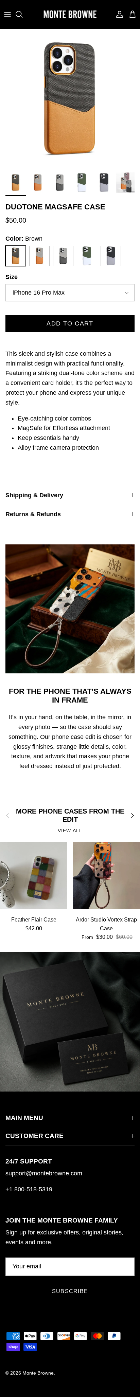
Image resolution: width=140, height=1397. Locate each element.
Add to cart (70, 323)
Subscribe (70, 1291)
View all (70, 830)
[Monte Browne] (70, 14)
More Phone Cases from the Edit (70, 815)
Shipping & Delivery (34, 495)
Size (11, 277)
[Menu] (7, 14)
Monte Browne (38, 1373)
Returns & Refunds (33, 514)
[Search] (22, 14)
